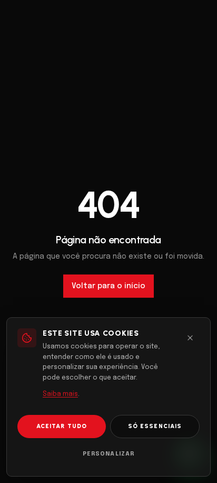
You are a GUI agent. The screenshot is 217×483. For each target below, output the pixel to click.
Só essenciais (155, 426)
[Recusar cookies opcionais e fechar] (190, 337)
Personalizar (108, 454)
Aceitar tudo (61, 426)
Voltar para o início (108, 286)
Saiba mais (60, 394)
